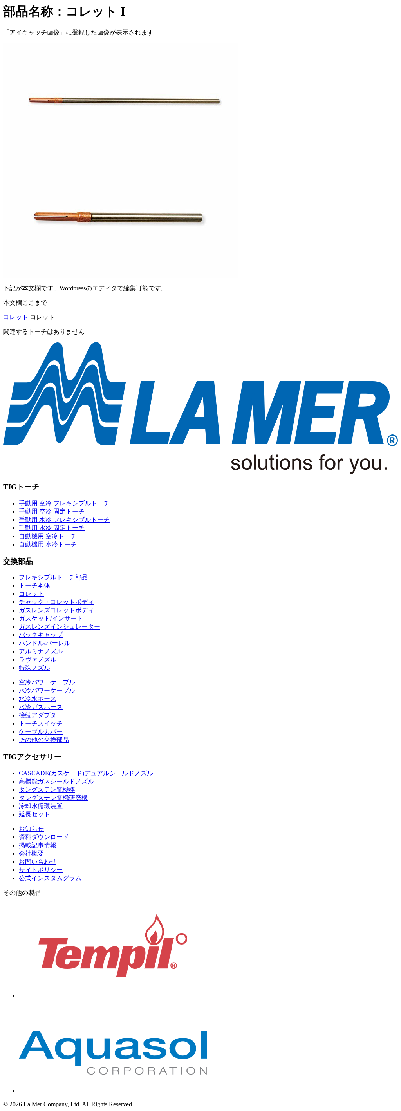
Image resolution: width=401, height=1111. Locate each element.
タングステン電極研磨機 (53, 797)
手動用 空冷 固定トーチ (52, 511)
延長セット (34, 814)
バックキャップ (41, 634)
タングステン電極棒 (47, 789)
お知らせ (31, 828)
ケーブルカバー (41, 731)
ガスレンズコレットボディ (56, 610)
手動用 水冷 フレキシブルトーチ (64, 519)
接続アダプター (41, 715)
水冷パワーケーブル (47, 690)
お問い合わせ (37, 861)
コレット (15, 317)
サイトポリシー (41, 870)
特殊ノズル (34, 667)
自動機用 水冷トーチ (48, 544)
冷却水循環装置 (41, 806)
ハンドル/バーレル (44, 643)
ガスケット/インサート (51, 618)
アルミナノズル (41, 651)
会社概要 (31, 853)
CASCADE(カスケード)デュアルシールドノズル (86, 773)
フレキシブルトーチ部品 (53, 577)
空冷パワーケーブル (47, 682)
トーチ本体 (34, 585)
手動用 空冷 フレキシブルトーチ (64, 503)
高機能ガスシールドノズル (56, 781)
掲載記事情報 (37, 845)
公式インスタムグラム (50, 878)
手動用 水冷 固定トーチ (52, 528)
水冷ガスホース (41, 707)
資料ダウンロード (44, 837)
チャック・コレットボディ (56, 602)
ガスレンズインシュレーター (59, 626)
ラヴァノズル (37, 659)
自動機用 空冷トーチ (48, 536)
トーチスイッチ (41, 723)
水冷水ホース (37, 698)
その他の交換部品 (44, 739)
